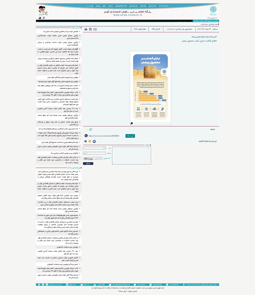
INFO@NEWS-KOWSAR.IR (120, 285)
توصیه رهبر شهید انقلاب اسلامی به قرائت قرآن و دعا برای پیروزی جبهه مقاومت (194, 21)
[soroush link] (85, 141)
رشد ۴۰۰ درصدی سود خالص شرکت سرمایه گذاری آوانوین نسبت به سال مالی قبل (58, 110)
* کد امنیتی (107, 158)
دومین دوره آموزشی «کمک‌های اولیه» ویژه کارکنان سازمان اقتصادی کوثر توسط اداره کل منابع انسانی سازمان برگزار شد (58, 196)
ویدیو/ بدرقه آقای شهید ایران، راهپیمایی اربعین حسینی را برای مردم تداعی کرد (58, 147)
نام (110, 148)
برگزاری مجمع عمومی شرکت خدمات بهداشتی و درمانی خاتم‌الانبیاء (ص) (58, 43)
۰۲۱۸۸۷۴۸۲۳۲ (174, 284)
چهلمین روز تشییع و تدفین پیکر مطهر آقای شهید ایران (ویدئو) (58, 81)
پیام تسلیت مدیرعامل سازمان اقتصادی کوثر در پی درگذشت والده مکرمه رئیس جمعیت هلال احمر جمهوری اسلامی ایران (58, 203)
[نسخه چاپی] (86, 29)
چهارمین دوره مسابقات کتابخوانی (67, 247)
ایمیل (109, 153)
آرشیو (104, 6)
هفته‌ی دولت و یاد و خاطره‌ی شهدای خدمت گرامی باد (60, 31)
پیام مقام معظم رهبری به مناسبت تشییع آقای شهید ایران (59, 142)
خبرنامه (212, 129)
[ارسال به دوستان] (95, 29)
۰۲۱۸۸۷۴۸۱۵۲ (157, 284)
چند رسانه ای (180, 29)
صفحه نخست (163, 6)
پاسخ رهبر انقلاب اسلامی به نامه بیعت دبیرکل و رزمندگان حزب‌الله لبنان (58, 123)
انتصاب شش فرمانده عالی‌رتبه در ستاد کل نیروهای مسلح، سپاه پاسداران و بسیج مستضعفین (58, 87)
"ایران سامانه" (122, 291)
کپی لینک (130, 135)
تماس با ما (90, 6)
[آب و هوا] (82, 284)
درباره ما (110, 6)
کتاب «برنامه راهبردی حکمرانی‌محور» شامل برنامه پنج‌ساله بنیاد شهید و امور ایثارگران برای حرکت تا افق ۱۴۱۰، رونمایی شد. (58, 93)
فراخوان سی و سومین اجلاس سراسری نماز (64, 153)
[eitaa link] (90, 141)
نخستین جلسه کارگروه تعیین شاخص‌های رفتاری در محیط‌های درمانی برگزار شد (58, 232)
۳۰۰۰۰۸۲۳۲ (141, 284)
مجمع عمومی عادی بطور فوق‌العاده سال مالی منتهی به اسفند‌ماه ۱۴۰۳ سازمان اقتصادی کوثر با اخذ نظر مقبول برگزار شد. (58, 216)
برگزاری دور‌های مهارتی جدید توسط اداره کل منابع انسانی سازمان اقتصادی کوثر (58, 116)
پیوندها (98, 6)
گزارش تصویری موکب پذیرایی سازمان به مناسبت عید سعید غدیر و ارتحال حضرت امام (58, 259)
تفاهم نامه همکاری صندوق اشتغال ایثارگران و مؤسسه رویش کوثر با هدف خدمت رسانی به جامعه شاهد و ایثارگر (58, 60)
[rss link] (43, 284)
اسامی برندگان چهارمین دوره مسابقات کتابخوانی (62, 264)
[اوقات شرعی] (96, 284)
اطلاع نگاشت (170, 29)
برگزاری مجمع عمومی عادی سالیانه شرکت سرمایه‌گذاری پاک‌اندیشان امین (58, 37)
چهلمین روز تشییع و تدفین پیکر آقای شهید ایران (62, 77)
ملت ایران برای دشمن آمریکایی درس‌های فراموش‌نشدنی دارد (58, 128)
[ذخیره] (90, 29)
